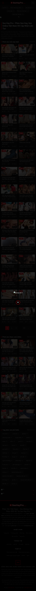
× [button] (18, 302)
